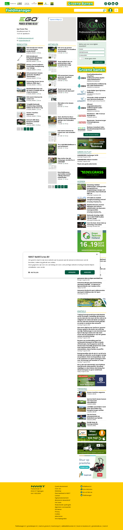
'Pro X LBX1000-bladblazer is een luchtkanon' (67, 145)
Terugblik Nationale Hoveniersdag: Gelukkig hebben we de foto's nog (34, 106)
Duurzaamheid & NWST (62, 493)
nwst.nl (105, 526)
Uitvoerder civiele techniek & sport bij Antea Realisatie (96, 98)
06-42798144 (87, 492)
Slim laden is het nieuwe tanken (65, 104)
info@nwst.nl (87, 486)
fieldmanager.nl (20, 526)
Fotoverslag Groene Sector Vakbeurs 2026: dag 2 (35, 82)
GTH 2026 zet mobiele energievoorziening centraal (96, 198)
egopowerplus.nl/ (24, 40)
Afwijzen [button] (72, 272)
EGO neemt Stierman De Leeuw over (34, 98)
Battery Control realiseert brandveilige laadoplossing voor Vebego (35, 66)
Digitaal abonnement (62, 498)
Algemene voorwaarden (63, 507)
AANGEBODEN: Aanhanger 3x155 (87, 155)
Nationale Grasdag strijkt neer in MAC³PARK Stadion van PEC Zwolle (95, 216)
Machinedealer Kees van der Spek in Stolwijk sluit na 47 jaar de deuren (35, 90)
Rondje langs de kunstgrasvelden (92, 423)
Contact (57, 495)
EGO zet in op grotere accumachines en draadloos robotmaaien (67, 49)
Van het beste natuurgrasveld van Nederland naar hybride (94, 416)
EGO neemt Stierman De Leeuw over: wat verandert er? (66, 132)
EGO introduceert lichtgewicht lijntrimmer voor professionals (34, 57)
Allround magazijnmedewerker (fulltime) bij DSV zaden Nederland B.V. (94, 106)
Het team (58, 502)
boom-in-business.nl (83, 526)
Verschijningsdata (60, 518)
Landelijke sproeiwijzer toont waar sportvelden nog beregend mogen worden (96, 408)
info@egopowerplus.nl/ (26, 38)
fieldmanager (87, 495)
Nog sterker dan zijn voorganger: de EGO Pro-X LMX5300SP (66, 160)
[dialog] (61, 265)
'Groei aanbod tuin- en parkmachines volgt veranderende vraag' (65, 63)
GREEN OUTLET (84, 152)
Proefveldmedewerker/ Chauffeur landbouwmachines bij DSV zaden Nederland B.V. (95, 76)
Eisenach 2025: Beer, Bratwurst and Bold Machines (32, 121)
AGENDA (81, 181)
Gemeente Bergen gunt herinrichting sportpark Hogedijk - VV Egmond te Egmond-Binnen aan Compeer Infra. (89, 284)
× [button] (97, 254)
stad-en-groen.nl (44, 526)
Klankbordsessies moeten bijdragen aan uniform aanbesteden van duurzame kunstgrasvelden (96, 207)
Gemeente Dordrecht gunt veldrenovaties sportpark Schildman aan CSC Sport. (91, 291)
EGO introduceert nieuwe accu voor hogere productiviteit (34, 49)
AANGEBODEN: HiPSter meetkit (87, 159)
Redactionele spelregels (63, 505)
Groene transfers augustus (96, 392)
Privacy (57, 512)
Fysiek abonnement (61, 486)
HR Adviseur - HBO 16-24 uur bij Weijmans (96, 114)
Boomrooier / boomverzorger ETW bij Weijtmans (96, 121)
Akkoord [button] (87, 272)
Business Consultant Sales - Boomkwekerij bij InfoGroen (96, 128)
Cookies (57, 514)
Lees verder (41, 267)
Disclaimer (58, 509)
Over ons (58, 489)
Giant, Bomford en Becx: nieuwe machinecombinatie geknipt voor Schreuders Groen (67, 119)
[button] (33, 272)
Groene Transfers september (32, 113)
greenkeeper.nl (32, 526)
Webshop (58, 491)
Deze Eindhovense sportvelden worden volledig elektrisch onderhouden (64, 174)
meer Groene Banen (91, 135)
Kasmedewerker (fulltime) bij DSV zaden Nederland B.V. (96, 84)
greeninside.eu (96, 526)
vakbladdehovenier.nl (68, 526)
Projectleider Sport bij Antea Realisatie (96, 91)
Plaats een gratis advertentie (87, 164)
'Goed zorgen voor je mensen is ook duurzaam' (66, 90)
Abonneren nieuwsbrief (62, 500)
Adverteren (58, 516)
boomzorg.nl (55, 526)
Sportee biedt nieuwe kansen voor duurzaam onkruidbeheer (96, 400)
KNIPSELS (81, 311)
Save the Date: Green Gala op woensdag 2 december (96, 224)
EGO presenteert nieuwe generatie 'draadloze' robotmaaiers (34, 74)
